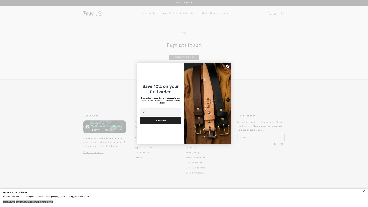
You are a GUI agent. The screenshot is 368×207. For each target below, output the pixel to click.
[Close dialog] (228, 66)
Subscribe (161, 120)
